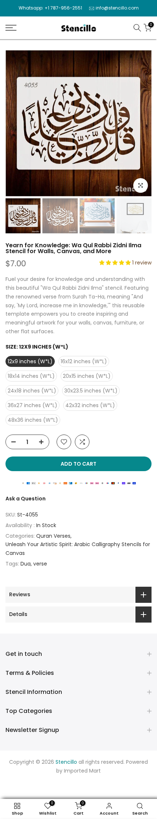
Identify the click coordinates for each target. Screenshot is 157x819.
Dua (25, 563)
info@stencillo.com (117, 8)
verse (40, 563)
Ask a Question (25, 498)
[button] (115, 262)
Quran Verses (53, 536)
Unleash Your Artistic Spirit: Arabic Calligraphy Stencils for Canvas (77, 549)
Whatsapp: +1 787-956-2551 (50, 8)
